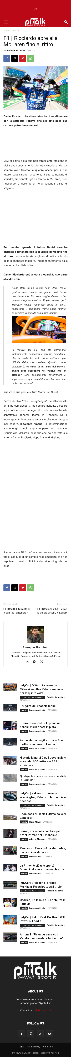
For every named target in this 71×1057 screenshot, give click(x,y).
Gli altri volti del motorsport (32, 697)
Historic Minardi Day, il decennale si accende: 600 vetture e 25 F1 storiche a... (43, 761)
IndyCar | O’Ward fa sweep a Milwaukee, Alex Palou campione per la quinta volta (41, 689)
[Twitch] (30, 1033)
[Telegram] (35, 662)
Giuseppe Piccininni (16, 50)
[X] (14, 58)
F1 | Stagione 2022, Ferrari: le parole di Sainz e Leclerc (52, 610)
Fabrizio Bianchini (55, 697)
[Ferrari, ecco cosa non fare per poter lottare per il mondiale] (10, 833)
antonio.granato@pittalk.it (36, 1003)
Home (6, 30)
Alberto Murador (37, 839)
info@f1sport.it (42, 1010)
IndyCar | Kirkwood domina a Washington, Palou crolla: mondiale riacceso (43, 797)
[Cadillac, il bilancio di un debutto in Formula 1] (10, 902)
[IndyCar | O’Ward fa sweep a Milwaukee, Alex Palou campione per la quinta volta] (10, 687)
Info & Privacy (33, 1046)
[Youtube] (49, 1033)
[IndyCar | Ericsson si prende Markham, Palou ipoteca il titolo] (10, 885)
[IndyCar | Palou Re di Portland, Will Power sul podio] (10, 919)
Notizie (16, 30)
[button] (5, 22)
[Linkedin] (28, 662)
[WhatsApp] (30, 58)
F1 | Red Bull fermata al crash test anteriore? (16, 610)
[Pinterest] (22, 58)
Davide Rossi (35, 856)
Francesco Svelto (37, 710)
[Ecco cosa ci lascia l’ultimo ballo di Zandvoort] (10, 816)
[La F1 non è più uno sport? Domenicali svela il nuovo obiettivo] (10, 867)
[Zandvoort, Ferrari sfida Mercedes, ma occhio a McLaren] (10, 850)
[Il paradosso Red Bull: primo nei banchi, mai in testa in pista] (10, 725)
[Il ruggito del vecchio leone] (10, 708)
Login (21, 1046)
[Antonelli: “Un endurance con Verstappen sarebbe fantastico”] (10, 937)
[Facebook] (6, 58)
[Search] (66, 22)
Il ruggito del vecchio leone (38, 706)
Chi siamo (48, 1046)
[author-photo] (35, 642)
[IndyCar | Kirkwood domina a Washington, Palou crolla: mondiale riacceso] (10, 796)
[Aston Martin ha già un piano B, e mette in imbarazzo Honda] (10, 742)
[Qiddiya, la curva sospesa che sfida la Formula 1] (10, 778)
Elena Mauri (34, 821)
